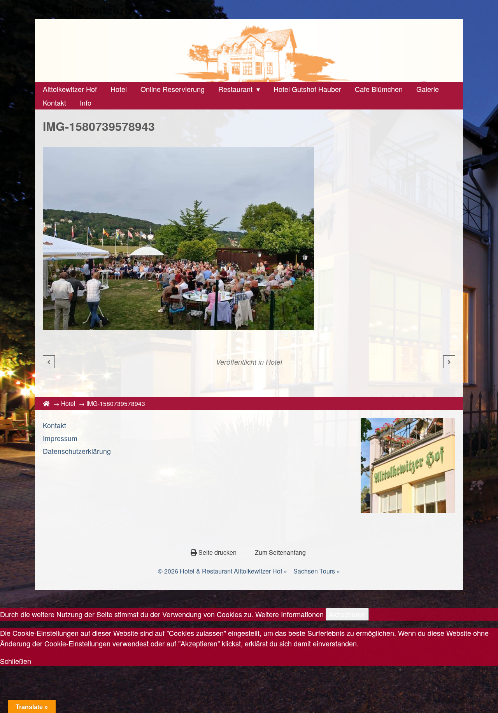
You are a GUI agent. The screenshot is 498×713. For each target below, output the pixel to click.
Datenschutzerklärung (77, 451)
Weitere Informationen (289, 614)
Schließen (15, 661)
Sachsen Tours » (316, 571)
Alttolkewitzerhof (93, 9)
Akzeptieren (347, 614)
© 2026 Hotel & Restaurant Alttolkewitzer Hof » (222, 571)
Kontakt (54, 425)
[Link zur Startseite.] (249, 50)
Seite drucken (217, 552)
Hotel (274, 362)
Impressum (60, 438)
